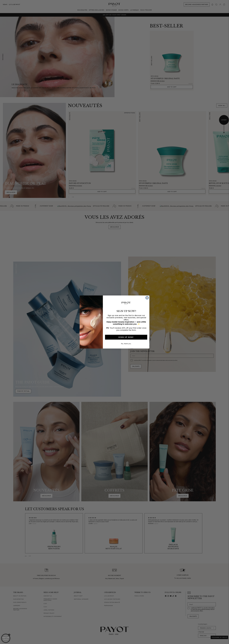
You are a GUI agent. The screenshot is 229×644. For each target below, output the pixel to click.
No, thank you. (126, 343)
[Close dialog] (147, 297)
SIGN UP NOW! (126, 337)
